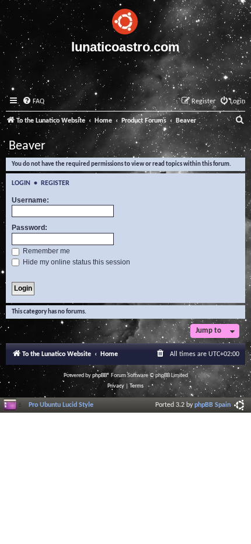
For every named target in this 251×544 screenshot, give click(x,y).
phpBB (99, 375)
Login (21, 183)
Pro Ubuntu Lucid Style (61, 405)
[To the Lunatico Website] (125, 20)
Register (55, 183)
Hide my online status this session (75, 262)
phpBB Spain (212, 405)
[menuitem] (33, 102)
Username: (30, 200)
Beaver (27, 146)
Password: (29, 228)
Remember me (45, 251)
